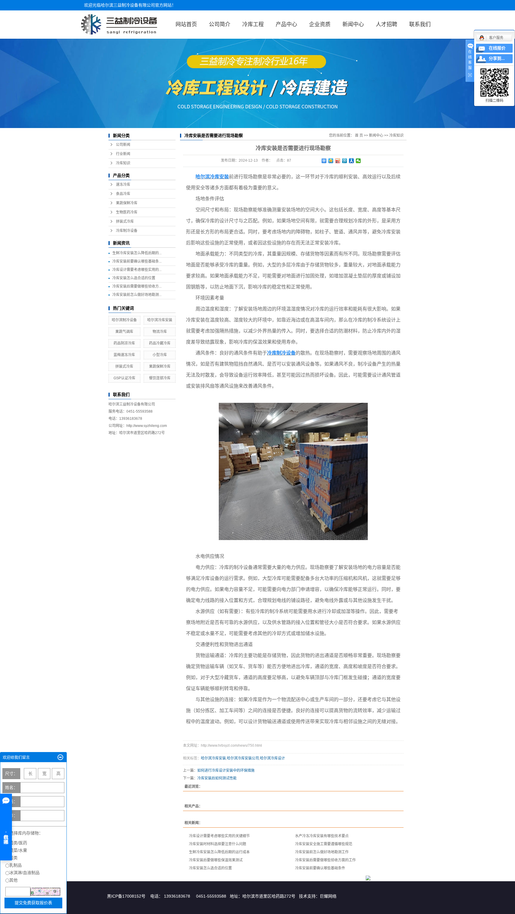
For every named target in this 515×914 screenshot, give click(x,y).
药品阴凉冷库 (124, 343)
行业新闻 (123, 154)
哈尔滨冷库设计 (272, 758)
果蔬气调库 (124, 332)
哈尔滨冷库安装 (159, 320)
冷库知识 (123, 163)
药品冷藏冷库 (159, 343)
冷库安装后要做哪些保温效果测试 (216, 860)
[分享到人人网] (351, 160)
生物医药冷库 (126, 212)
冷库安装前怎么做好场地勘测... (137, 295)
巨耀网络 (328, 896)
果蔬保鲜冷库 (126, 203)
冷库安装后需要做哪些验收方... (137, 286)
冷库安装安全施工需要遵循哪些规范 (323, 844)
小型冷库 (160, 355)
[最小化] (60, 757)
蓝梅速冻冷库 (124, 355)
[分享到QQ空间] (330, 160)
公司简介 (219, 24)
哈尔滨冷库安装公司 (243, 758)
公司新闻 (123, 145)
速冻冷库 (123, 185)
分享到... (497, 58)
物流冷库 (160, 332)
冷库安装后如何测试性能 (217, 778)
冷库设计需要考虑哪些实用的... (137, 270)
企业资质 (320, 24)
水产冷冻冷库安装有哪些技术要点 (322, 836)
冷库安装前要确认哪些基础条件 (320, 868)
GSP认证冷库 (124, 378)
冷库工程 (253, 24)
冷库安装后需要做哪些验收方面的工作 (325, 860)
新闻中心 (353, 24)
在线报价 (497, 48)
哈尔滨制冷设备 (124, 320)
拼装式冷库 (125, 221)
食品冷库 (123, 194)
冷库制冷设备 (126, 231)
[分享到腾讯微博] (344, 160)
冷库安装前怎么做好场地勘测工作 (322, 852)
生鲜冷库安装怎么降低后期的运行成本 (219, 852)
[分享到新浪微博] (337, 160)
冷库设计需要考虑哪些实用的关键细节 (219, 836)
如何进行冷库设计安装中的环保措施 (226, 770)
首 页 (359, 135)
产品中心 (286, 24)
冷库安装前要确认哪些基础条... (137, 261)
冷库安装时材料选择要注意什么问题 (217, 844)
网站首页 (186, 24)
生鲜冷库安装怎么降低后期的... (137, 253)
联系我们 (420, 24)
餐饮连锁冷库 (159, 378)
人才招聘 (386, 24)
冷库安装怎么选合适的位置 (133, 278)
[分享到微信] (358, 160)
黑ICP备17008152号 (126, 896)
